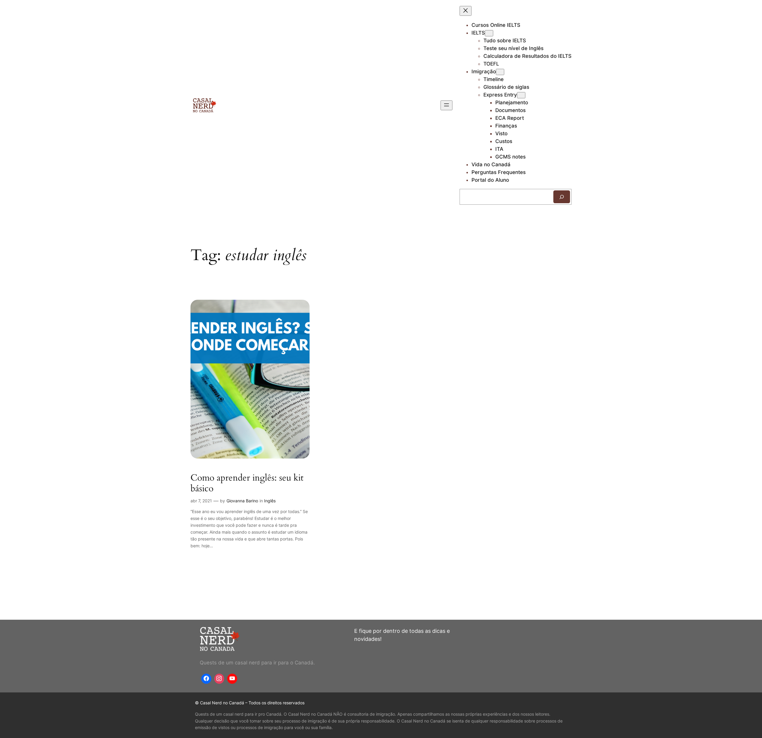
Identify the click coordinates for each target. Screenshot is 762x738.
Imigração (483, 71)
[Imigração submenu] (500, 72)
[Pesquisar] (561, 196)
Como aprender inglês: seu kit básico (246, 483)
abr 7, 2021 (201, 500)
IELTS (478, 33)
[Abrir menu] (446, 105)
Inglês (270, 500)
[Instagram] (219, 678)
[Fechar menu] (465, 11)
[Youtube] (232, 678)
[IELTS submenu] (489, 33)
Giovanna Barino (242, 500)
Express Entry (500, 95)
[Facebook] (206, 678)
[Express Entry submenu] (521, 95)
